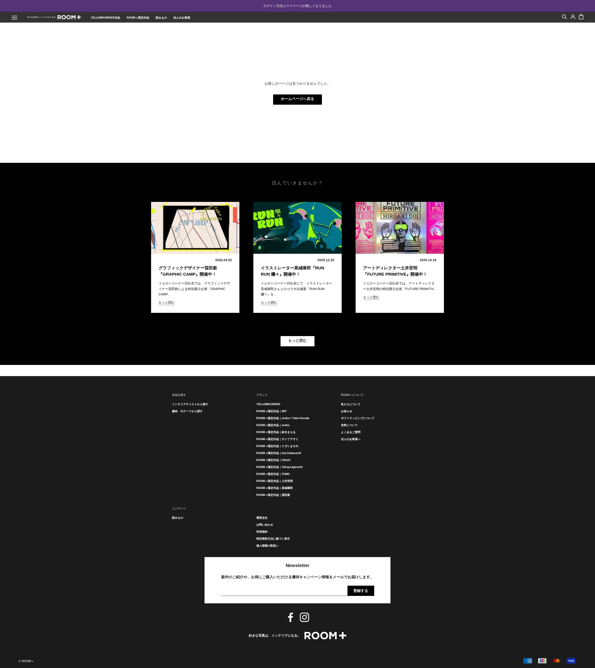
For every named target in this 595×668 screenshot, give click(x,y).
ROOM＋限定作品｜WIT (271, 411)
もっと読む (167, 302)
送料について (349, 425)
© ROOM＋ (26, 661)
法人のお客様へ (350, 439)
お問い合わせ (264, 524)
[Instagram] (304, 617)
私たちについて (350, 404)
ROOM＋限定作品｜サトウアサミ (277, 439)
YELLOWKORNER (268, 404)
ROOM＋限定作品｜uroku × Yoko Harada (282, 418)
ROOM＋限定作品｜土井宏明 (274, 481)
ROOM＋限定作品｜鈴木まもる (276, 432)
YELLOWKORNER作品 (105, 17)
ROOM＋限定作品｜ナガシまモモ (277, 446)
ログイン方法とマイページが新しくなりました (297, 6)
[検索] (564, 16)
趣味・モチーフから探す (187, 411)
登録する (360, 591)
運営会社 (262, 517)
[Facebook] (290, 617)
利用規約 (262, 531)
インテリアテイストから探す (190, 404)
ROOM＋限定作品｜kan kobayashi (278, 453)
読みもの (161, 17)
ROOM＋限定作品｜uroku (272, 425)
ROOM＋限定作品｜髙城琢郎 (274, 488)
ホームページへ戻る (297, 99)
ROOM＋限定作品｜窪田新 (273, 495)
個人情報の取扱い (267, 545)
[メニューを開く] (14, 18)
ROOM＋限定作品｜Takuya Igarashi (279, 467)
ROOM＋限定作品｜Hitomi (273, 460)
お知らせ (346, 411)
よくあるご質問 (350, 432)
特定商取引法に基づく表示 (273, 538)
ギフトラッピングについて (357, 418)
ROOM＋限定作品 (138, 17)
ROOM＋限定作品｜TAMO (273, 474)
